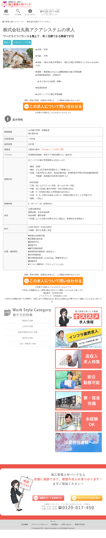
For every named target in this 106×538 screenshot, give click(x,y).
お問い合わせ (66, 524)
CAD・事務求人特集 (27, 344)
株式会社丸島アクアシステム (38, 22)
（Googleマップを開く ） (52, 149)
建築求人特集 (27, 321)
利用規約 (54, 524)
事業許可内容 (80, 524)
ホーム (53, 521)
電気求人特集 (27, 338)
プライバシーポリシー (39, 524)
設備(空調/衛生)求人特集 (27, 332)
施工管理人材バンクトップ (13, 22)
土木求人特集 (27, 326)
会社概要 (24, 524)
